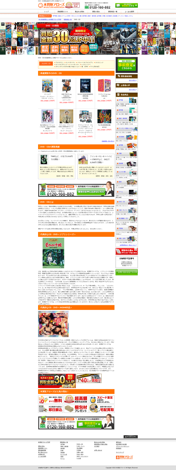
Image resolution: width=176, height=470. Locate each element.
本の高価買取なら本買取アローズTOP (50, 19)
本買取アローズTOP (44, 442)
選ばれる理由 (79, 11)
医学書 (85, 16)
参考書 (99, 16)
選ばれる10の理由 (99, 442)
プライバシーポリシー (122, 446)
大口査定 (96, 446)
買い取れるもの (42, 452)
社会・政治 (80, 454)
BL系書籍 (79, 448)
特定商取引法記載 (121, 444)
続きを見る (132, 80)
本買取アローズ (120, 467)
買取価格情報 (42, 450)
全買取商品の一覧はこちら (128, 245)
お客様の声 (41, 454)
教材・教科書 (92, 16)
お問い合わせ (98, 450)
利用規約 (118, 448)
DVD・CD (70, 16)
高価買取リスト (63, 11)
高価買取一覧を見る (108, 141)
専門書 (55, 16)
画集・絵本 (122, 238)
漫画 (59, 16)
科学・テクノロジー (82, 456)
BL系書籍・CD (123, 218)
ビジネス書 (78, 16)
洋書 (103, 16)
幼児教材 (109, 16)
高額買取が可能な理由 (100, 444)
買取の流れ (96, 11)
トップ (46, 11)
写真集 (121, 228)
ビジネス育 (64, 454)
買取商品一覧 (112, 11)
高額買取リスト (42, 448)
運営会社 (118, 442)
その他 (79, 458)
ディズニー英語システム (125, 16)
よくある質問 (129, 11)
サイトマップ (120, 452)
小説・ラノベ (123, 210)
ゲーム (64, 16)
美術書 (115, 16)
